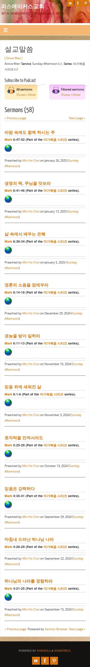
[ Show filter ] (13, 58)
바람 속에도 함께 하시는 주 (30, 132)
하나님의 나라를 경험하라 (29, 581)
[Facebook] (78, 3)
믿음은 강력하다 (20, 488)
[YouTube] (70, 3)
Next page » (77, 118)
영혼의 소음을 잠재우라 (26, 285)
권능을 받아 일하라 (22, 335)
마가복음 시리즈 (55, 139)
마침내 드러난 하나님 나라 (29, 539)
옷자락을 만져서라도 (24, 437)
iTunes (20, 95)
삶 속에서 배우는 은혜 (25, 234)
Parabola (44, 651)
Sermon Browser (56, 629)
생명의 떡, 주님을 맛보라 (28, 183)
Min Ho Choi (30, 161)
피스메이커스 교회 (22, 6)
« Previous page (15, 118)
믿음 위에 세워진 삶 (23, 386)
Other (32, 95)
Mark (8, 139)
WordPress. (62, 651)
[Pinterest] (85, 3)
